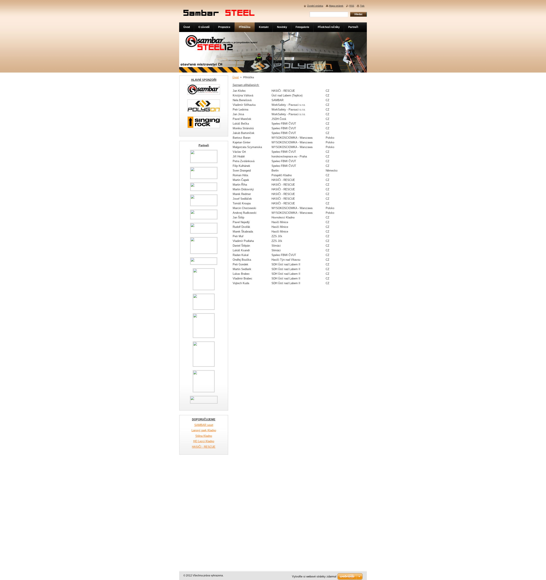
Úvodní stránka (315, 5)
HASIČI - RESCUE (203, 446)
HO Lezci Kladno (203, 441)
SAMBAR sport (203, 425)
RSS (351, 5)
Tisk (362, 5)
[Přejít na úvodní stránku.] (218, 12)
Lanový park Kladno (204, 430)
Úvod (235, 77)
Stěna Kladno (203, 436)
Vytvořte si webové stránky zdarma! (314, 576)
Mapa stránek (336, 5)
